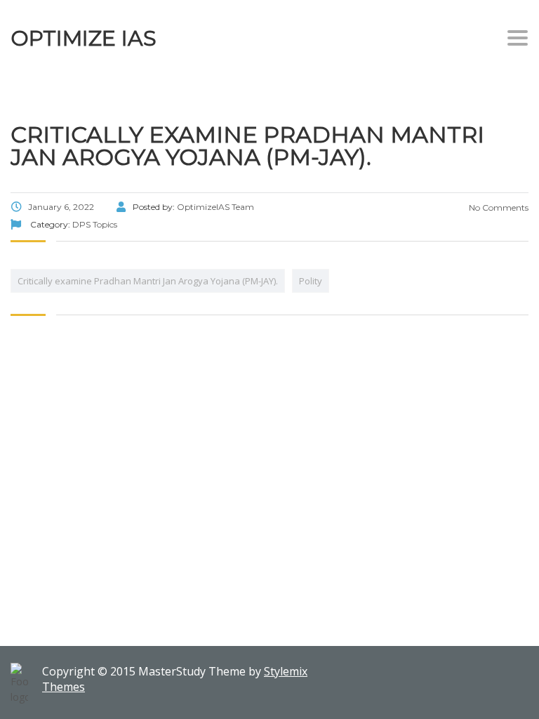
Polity (310, 281)
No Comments (497, 207)
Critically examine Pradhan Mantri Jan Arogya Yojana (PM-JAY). (148, 281)
